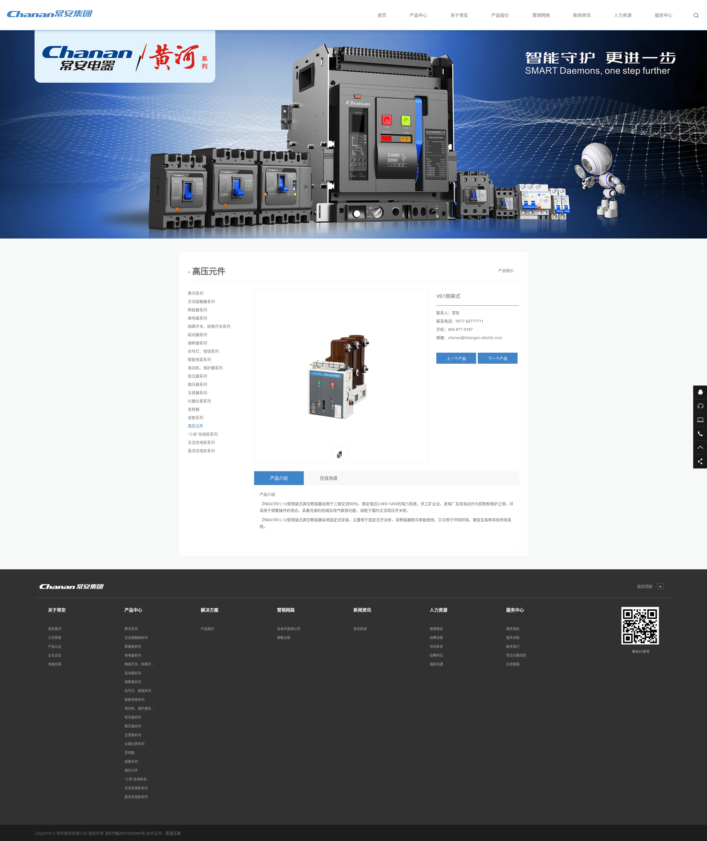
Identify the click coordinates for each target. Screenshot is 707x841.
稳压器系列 (197, 384)
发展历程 (54, 664)
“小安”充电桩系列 (203, 434)
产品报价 (500, 15)
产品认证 (54, 646)
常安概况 (54, 628)
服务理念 (512, 628)
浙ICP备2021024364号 (125, 833)
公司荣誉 (54, 637)
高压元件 (195, 425)
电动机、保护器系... (139, 708)
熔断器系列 (197, 342)
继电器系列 (197, 318)
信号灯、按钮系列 (203, 351)
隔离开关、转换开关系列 (209, 326)
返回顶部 (644, 586)
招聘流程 (436, 637)
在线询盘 (328, 478)
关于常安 (459, 15)
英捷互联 (173, 833)
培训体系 (436, 646)
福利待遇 (436, 664)
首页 (382, 15)
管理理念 (436, 628)
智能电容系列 (199, 359)
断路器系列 (197, 309)
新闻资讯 (582, 15)
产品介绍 (279, 478)
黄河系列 (195, 293)
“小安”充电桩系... (137, 779)
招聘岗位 (436, 655)
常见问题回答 (516, 655)
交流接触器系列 (201, 301)
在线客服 (512, 664)
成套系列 (195, 417)
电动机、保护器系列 (205, 367)
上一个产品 (456, 358)
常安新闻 (360, 628)
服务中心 (663, 15)
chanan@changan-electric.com (475, 337)
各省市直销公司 (288, 628)
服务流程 (512, 637)
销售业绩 (283, 637)
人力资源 (623, 15)
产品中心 (418, 15)
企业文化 (54, 655)
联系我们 (512, 646)
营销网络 (541, 15)
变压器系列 (197, 376)
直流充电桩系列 (201, 450)
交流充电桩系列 (201, 442)
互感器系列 (197, 392)
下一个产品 (497, 358)
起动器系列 (197, 334)
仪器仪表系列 (199, 401)
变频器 (193, 409)
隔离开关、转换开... (139, 664)
